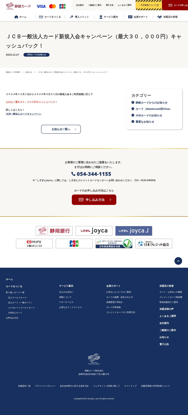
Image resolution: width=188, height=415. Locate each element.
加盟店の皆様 (170, 17)
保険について (65, 297)
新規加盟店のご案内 (169, 302)
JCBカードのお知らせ (149, 115)
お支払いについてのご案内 (118, 292)
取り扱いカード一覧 (15, 292)
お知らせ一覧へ (61, 129)
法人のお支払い (66, 292)
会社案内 (80, 5)
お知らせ (164, 337)
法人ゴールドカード (17, 297)
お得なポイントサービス (70, 307)
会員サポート (141, 17)
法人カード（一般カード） (20, 302)
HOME (13, 72)
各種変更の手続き (114, 302)
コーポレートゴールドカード (21, 308)
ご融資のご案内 (94, 5)
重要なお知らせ (145, 121)
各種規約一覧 (24, 386)
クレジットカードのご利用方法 (120, 312)
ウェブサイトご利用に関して (106, 386)
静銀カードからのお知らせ (151, 102)
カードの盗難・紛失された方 (119, 297)
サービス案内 (111, 17)
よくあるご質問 (124, 5)
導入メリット (82, 17)
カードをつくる (52, 17)
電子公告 (110, 5)
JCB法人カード (15, 313)
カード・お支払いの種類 (171, 292)
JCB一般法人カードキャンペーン (23, 114)
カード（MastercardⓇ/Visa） (155, 108)
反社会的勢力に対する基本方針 (74, 386)
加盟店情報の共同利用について (155, 386)
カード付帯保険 (113, 307)
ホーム (22, 17)
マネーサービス (66, 302)
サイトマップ (130, 386)
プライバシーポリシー (45, 386)
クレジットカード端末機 (171, 297)
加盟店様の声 (167, 309)
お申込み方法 (12, 318)
